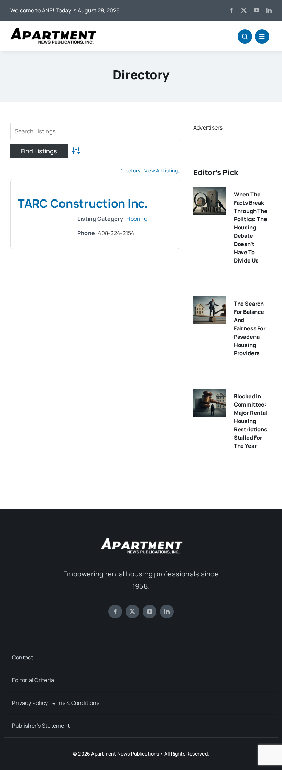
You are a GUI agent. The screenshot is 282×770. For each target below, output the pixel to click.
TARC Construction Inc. (83, 203)
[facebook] (231, 10)
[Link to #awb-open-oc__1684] (262, 36)
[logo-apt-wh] (141, 539)
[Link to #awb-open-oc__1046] (245, 36)
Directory (129, 170)
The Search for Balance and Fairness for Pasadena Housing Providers (250, 328)
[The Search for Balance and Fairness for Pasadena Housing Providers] (209, 301)
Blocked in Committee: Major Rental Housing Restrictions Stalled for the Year (251, 421)
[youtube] (256, 10)
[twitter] (244, 10)
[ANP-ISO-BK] (53, 30)
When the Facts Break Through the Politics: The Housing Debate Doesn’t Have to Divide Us (251, 227)
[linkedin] (269, 10)
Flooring (136, 219)
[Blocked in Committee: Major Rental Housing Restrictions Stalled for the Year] (209, 393)
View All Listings (162, 170)
